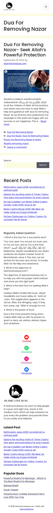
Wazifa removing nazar (16, 143)
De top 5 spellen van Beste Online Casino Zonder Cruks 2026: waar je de (25, 203)
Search (7, 160)
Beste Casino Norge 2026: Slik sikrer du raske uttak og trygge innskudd (24, 211)
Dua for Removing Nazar (20, 132)
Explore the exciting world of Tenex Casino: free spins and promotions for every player (26, 196)
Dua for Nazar (14, 135)
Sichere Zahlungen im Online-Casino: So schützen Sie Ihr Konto (25, 218)
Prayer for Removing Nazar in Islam (22, 139)
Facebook (26, 373)
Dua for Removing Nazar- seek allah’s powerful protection (25, 49)
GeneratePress (27, 509)
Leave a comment (17, 147)
